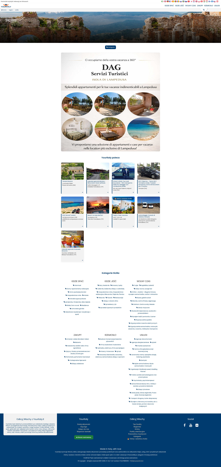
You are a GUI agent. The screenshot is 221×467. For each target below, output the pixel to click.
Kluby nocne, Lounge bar (143, 289)
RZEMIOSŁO (208, 6)
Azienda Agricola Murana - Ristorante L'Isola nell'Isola (98, 186)
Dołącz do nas (83, 429)
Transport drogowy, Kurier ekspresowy (143, 398)
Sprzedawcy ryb (110, 304)
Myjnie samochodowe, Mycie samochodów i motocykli (143, 365)
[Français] (171, 1)
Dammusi (77, 285)
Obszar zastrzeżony (84, 437)
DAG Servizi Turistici (72, 220)
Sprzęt (118, 351)
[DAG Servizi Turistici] (72, 205)
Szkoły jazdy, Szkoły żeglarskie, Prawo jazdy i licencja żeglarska (143, 394)
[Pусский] (181, 1)
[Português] (176, 1)
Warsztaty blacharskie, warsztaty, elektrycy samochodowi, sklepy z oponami (110, 356)
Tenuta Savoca (72, 186)
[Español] (173, 1)
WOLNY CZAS (190, 6)
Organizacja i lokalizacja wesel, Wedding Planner (143, 370)
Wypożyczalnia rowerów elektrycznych (143, 323)
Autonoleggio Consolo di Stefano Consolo (148, 220)
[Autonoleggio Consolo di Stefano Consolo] (148, 205)
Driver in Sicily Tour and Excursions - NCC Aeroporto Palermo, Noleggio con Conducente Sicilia (123, 186)
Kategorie (137, 436)
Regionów (137, 427)
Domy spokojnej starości (77, 292)
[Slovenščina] (186, 1)
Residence (85, 305)
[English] (165, 1)
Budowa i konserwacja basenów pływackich (111, 340)
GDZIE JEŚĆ (179, 6)
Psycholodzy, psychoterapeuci (143, 380)
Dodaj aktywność (83, 424)
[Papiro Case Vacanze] (123, 205)
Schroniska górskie (77, 309)
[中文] (189, 1)
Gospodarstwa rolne (74, 295)
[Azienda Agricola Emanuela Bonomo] (72, 239)
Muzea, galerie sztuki (144, 298)
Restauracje (119, 298)
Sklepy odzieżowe (77, 364)
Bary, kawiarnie (104, 285)
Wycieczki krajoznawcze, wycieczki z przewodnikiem (143, 312)
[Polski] (199, 1)
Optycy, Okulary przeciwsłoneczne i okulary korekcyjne (77, 352)
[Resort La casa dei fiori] (97, 205)
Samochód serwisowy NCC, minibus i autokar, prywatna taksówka (143, 385)
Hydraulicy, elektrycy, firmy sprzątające (110, 348)
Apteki (153, 342)
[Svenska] (184, 1)
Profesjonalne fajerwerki (77, 360)
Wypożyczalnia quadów (143, 320)
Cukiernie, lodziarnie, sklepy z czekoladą (110, 289)
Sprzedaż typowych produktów (110, 308)
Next (82, 171)
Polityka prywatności (136, 461)
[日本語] (192, 1)
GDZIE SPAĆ (169, 6)
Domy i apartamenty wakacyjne (77, 289)
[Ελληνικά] (212, 1)
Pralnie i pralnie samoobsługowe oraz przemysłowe (143, 376)
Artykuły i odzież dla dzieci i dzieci (77, 339)
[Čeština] (215, 1)
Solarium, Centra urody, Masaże (143, 304)
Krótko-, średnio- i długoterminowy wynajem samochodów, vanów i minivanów (143, 293)
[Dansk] (218, 1)
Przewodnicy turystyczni (137, 434)
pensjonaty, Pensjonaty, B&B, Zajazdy (77, 302)
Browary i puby (117, 285)
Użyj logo (83, 427)
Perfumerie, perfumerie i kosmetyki (77, 357)
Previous (63, 171)
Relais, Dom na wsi (72, 305)
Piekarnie (101, 298)
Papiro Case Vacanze (123, 220)
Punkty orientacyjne (137, 432)
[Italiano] (163, 1)
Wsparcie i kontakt (84, 432)
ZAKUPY (200, 6)
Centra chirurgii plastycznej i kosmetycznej (143, 350)
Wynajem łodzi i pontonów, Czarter (144, 317)
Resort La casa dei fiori (98, 220)
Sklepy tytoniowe (144, 389)
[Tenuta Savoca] (72, 171)
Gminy (137, 429)
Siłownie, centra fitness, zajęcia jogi (144, 301)
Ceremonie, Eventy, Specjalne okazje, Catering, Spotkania (143, 356)
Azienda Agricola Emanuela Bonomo (72, 254)
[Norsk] (197, 1)
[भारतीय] (205, 1)
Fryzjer (135, 285)
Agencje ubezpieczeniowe (140, 342)
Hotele (86, 295)
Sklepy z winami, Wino (110, 301)
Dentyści (143, 360)
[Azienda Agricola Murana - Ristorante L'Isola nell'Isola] (97, 171)
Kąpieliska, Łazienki (147, 285)
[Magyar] (207, 1)
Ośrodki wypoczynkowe (77, 299)
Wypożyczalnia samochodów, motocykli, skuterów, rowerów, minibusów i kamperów (143, 328)
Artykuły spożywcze (143, 346)
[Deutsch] (168, 1)
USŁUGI (217, 6)
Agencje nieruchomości (143, 339)
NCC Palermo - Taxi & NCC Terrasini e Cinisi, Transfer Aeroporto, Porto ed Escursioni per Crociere (148, 186)
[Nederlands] (194, 1)
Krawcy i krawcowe (107, 351)
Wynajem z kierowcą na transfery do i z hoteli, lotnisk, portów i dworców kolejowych (143, 404)
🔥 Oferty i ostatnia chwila (123, 198)
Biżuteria (78, 342)
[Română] (178, 1)
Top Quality (137, 424)
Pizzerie (109, 298)
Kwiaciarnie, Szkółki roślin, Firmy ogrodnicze (77, 347)
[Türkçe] (202, 1)
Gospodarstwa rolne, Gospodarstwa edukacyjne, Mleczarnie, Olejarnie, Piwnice (110, 293)
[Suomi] (210, 1)
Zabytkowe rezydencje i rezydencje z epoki (77, 313)
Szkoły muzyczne (144, 308)
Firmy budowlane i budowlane (110, 345)
